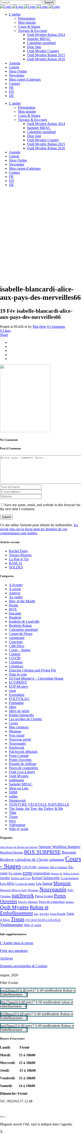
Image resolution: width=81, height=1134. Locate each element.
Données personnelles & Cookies (23, 966)
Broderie (15, 617)
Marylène (39, 327)
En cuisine (15, 873)
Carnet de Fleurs (20, 634)
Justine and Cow (21, 878)
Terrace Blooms (20, 555)
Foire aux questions (14, 951)
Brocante (69, 852)
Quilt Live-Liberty (22, 772)
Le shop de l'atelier (25, 883)
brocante (15, 613)
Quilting (69, 902)
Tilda (12, 813)
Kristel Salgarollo (21, 715)
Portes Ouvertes (20, 760)
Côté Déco (16, 646)
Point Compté (19, 756)
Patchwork (16, 747)
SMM (13, 792)
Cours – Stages (19, 650)
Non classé (17, 735)
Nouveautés (17, 743)
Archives (6, 958)
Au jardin (15, 597)
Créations (15, 662)
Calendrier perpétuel (23, 630)
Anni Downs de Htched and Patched (19, 847)
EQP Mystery (18, 686)
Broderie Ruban (20, 625)
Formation (16, 703)
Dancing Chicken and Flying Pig (32, 670)
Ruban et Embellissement (24, 910)
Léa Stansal (44, 883)
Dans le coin (18, 674)
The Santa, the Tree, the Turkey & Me (36, 808)
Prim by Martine (28, 902)
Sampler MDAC (21, 784)
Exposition (16, 695)
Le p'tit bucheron (70, 878)
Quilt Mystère (19, 776)
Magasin (62, 883)
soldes (13, 796)
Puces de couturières (23, 768)
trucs (12, 821)
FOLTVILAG (19, 699)
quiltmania (16, 780)
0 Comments (56, 327)
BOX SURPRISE (42, 852)
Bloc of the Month (22, 601)
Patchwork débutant (23, 752)
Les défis (7, 883)
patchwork (23, 895)
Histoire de (56, 873)
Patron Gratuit (44, 896)
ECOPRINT (18, 682)
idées (12, 707)
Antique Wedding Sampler (59, 847)
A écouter (16, 585)
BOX (13, 609)
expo (12, 691)
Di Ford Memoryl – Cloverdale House (36, 678)
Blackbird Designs (11, 852)
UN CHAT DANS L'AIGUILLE (43, 920)
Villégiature (17, 825)
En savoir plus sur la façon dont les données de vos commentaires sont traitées (39, 529)
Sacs (36, 914)
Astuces (14, 593)
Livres (13, 723)
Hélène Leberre (71, 873)
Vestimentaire (11, 924)
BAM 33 (15, 563)
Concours (16, 642)
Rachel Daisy (18, 551)
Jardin (5, 878)
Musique (15, 731)
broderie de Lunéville (24, 621)
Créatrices (16, 666)
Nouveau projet (20, 739)
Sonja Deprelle (58, 914)
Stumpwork (17, 800)
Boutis (13, 605)
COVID (15, 658)
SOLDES (16, 567)
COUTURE (29, 867)
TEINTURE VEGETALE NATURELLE (39, 804)
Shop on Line (18, 788)
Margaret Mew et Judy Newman (19, 890)
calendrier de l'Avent (31, 859)
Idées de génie (19, 711)
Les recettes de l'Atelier (25, 719)
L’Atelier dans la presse (16, 943)
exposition (41, 873)
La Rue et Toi (19, 559)
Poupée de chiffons (22, 764)
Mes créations (19, 727)
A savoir (15, 589)
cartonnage (17, 638)
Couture (14, 654)
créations (43, 867)
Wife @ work (18, 829)
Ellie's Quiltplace (59, 867)
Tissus (13, 817)
